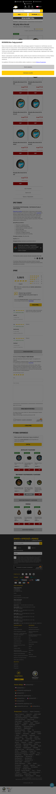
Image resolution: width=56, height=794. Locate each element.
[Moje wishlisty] (29, 6)
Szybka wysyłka (19, 1)
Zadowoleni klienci (38, 1)
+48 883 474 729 (29, 3)
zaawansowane (35, 11)
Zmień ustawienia (28, 67)
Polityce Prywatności (41, 62)
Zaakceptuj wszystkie (28, 72)
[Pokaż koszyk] (32, 6)
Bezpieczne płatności (28, 1)
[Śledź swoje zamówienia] (25, 6)
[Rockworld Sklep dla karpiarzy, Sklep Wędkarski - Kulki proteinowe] (15, 7)
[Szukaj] (41, 10)
